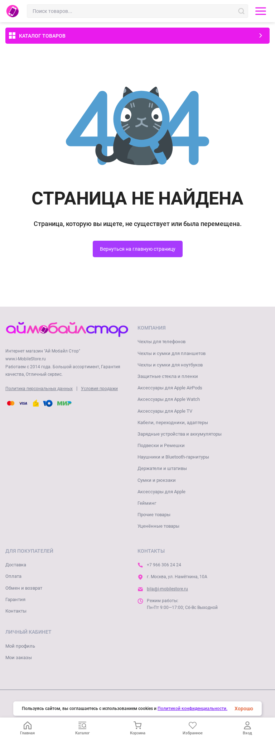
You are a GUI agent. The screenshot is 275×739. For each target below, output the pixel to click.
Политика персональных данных (39, 388)
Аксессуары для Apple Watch (169, 399)
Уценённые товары (158, 526)
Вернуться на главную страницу (137, 249)
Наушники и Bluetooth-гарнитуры (173, 457)
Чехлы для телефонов (161, 341)
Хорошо (244, 708)
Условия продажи (99, 388)
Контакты (15, 611)
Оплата (13, 576)
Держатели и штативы (162, 468)
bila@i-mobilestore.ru (167, 588)
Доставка (15, 564)
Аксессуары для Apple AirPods (170, 387)
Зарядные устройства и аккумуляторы (180, 434)
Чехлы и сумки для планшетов (172, 353)
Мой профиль (20, 646)
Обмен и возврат (23, 588)
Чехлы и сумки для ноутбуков (170, 365)
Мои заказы (18, 657)
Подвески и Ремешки (161, 445)
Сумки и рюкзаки (157, 480)
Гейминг (147, 503)
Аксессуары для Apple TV (165, 411)
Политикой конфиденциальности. (192, 708)
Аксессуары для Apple (161, 491)
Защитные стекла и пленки (168, 376)
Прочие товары (154, 514)
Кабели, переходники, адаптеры (173, 422)
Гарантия (15, 599)
